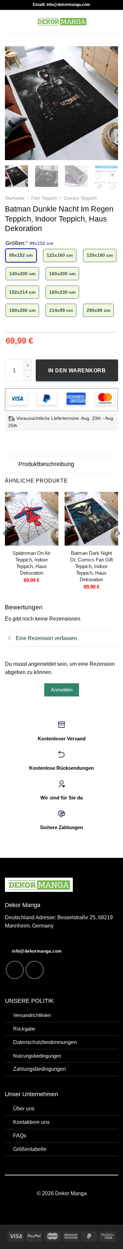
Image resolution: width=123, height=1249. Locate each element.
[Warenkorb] (115, 21)
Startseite (15, 198)
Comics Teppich (80, 198)
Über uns (23, 1108)
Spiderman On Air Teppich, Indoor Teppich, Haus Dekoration (31, 563)
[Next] (107, 103)
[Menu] (9, 21)
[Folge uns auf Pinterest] (35, 970)
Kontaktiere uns (31, 1122)
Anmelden (61, 689)
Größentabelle (30, 1149)
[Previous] (15, 103)
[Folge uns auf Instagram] (15, 970)
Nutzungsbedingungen (37, 1056)
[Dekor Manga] (61, 21)
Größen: (29, 243)
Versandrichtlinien (32, 1015)
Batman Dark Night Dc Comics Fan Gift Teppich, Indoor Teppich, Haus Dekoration (91, 566)
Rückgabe (24, 1028)
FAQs (19, 1135)
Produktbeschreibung (46, 464)
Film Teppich (44, 198)
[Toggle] (11, 465)
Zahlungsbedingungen (39, 1069)
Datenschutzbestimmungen (45, 1042)
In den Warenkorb (77, 370)
